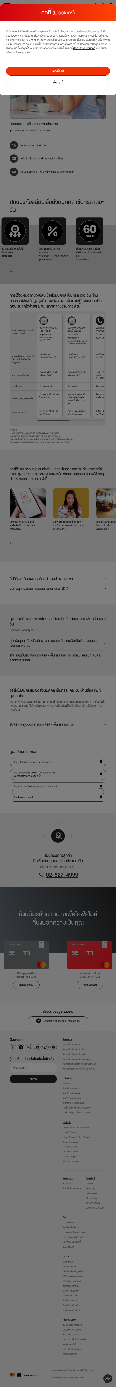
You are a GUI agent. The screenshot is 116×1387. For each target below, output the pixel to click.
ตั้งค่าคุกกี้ (58, 82)
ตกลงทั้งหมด (58, 71)
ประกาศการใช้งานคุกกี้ (84, 48)
